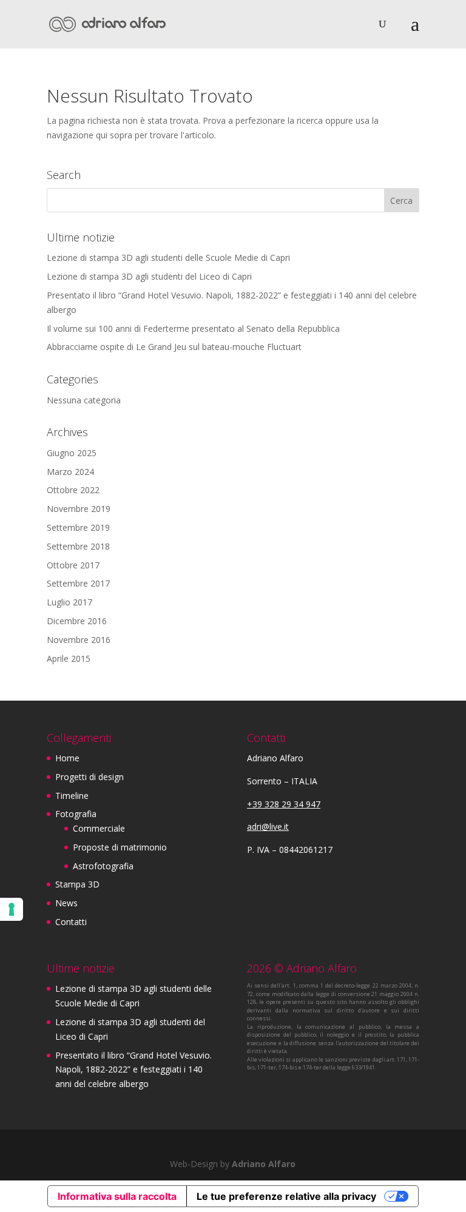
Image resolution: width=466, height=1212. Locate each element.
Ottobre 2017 (73, 565)
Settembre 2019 (78, 527)
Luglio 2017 (69, 602)
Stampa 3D (77, 884)
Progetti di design (89, 777)
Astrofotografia (103, 866)
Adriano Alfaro (263, 1164)
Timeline (72, 795)
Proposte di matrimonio (120, 847)
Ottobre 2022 (73, 490)
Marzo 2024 (70, 471)
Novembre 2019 (78, 508)
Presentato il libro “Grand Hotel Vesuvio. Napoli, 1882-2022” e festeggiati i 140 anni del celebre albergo (133, 1069)
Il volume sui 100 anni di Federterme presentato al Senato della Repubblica (193, 328)
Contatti (71, 922)
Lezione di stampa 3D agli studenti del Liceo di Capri (149, 276)
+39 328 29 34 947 (283, 804)
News (66, 903)
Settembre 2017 (78, 583)
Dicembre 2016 (77, 621)
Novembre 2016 (78, 639)
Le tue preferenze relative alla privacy (286, 1196)
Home (67, 758)
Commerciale (99, 828)
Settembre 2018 (78, 546)
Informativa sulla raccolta (117, 1196)
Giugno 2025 (71, 453)
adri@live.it (268, 826)
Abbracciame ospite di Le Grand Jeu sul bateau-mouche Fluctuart (174, 346)
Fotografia (75, 814)
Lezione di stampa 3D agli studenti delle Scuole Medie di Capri (168, 257)
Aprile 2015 (68, 658)
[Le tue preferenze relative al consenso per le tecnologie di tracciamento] (11, 909)
